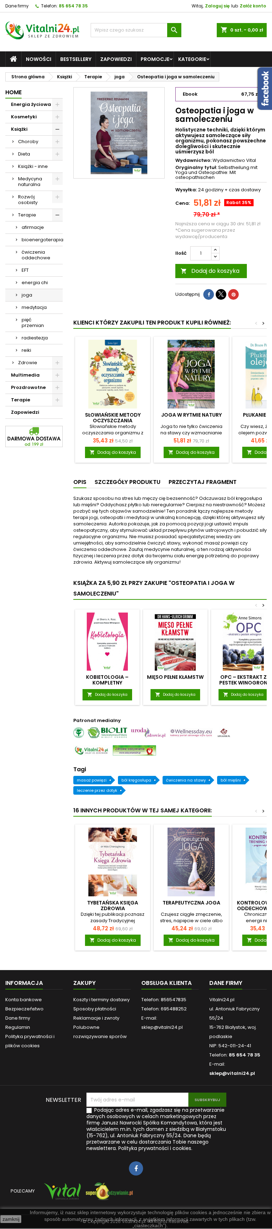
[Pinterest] (233, 294)
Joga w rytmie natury (191, 414)
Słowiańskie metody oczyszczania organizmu (113, 420)
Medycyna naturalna (30, 181)
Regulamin (17, 1027)
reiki (26, 350)
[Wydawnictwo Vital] (61, 1194)
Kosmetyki (24, 116)
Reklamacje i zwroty (96, 1018)
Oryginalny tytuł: (196, 167)
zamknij (10, 1219)
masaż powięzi (92, 780)
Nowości (38, 59)
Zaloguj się (217, 6)
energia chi (35, 282)
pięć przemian (33, 322)
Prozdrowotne (28, 387)
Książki (19, 129)
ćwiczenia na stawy (186, 780)
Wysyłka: (186, 190)
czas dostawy (245, 189)
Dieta (24, 154)
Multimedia (25, 375)
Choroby (28, 141)
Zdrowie (27, 362)
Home (13, 92)
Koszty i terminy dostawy (101, 999)
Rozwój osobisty (28, 199)
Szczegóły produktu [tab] (127, 482)
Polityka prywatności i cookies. (155, 1148)
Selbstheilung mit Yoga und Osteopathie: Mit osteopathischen (216, 172)
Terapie (27, 215)
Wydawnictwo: (193, 160)
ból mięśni (231, 780)
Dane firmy (17, 6)
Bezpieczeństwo (24, 1008)
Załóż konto (253, 6)
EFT (25, 270)
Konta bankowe (23, 999)
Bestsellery (75, 59)
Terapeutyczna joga (191, 902)
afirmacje (33, 227)
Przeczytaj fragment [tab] (203, 482)
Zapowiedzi (116, 59)
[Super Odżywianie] (108, 1194)
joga (27, 295)
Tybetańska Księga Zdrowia (112, 905)
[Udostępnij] (208, 294)
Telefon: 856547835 (163, 999)
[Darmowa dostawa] (34, 436)
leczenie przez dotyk (97, 790)
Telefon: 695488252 (164, 1008)
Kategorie (192, 59)
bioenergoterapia (42, 239)
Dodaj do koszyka (210, 271)
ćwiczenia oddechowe (36, 255)
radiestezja (35, 337)
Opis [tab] (79, 482)
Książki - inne (33, 166)
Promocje (155, 59)
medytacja (34, 307)
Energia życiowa (31, 104)
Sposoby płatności (94, 1008)
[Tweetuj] (221, 294)
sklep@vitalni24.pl (232, 1073)
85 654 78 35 (73, 6)
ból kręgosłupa (136, 780)
